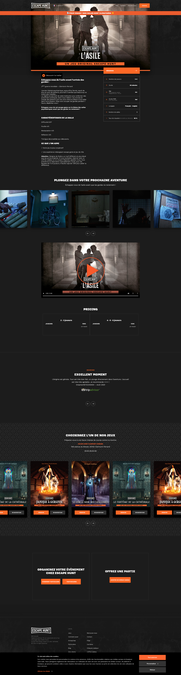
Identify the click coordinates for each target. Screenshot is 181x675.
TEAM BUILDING (72, 582)
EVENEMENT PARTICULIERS (50, 582)
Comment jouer (73, 637)
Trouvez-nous (132, 5)
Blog (69, 648)
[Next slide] (93, 233)
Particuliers (72, 644)
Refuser (152, 670)
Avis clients (72, 652)
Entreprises (72, 640)
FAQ (116, 5)
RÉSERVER (144, 5)
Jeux (86, 5)
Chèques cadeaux (92, 648)
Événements (95, 5)
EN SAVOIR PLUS (98, 512)
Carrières (90, 644)
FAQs (88, 640)
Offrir (104, 5)
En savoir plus (16, 512)
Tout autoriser (152, 657)
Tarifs (111, 5)
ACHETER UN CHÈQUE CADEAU (120, 580)
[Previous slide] (88, 233)
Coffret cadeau (92, 652)
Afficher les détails (44, 671)
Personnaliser (151, 663)
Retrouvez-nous (92, 633)
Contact (122, 5)
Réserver (41, 512)
